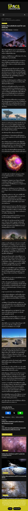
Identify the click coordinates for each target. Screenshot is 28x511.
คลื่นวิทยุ (13, 417)
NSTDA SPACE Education (7, 30)
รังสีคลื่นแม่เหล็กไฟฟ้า (20, 417)
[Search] (24, 14)
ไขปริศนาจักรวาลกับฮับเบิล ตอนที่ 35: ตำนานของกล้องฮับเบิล (14, 467)
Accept (10, 508)
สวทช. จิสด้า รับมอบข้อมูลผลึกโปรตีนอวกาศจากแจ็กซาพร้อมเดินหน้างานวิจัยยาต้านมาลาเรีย (14, 428)
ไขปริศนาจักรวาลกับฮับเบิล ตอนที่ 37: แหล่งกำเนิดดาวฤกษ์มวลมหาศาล (14, 444)
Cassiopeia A (7, 417)
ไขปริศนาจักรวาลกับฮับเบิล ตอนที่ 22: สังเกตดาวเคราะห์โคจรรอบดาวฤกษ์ (13, 421)
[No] (26, 505)
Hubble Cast (4, 23)
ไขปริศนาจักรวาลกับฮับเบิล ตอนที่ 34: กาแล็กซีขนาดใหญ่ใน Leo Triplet (14, 489)
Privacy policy (17, 508)
